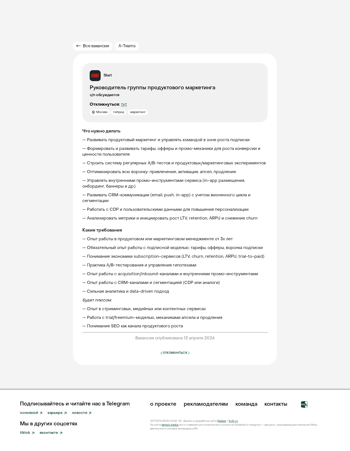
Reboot (221, 421)
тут (124, 104)
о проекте (163, 404)
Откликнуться (175, 353)
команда (246, 404)
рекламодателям (206, 404)
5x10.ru (233, 421)
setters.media (170, 424)
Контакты (275, 404)
